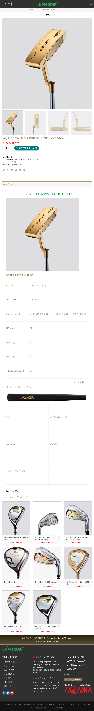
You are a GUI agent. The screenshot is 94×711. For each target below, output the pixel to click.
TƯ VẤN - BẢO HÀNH (76, 657)
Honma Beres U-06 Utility (13, 626)
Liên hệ (87, 704)
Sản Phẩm (40, 704)
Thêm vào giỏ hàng (26, 148)
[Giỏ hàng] (91, 4)
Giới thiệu (18, 704)
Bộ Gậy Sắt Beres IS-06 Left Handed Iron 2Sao (47, 538)
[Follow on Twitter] (8, 693)
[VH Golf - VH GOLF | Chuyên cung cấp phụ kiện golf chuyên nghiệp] (47, 4)
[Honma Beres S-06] (16, 563)
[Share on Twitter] (12, 170)
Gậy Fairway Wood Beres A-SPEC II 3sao (77, 583)
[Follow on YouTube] (12, 693)
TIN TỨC (8, 682)
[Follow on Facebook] (4, 693)
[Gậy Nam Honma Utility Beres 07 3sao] (16, 518)
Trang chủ (33, 9)
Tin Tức (80, 704)
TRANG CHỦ (9, 662)
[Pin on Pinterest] (20, 170)
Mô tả (9, 184)
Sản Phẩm (44, 9)
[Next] (88, 63)
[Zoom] (5, 106)
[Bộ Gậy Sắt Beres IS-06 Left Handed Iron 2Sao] (47, 518)
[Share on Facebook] (8, 170)
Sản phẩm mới (29, 704)
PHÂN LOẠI (55, 9)
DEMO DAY (71, 669)
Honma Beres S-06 (10, 582)
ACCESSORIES (51, 704)
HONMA (7, 678)
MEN (63, 9)
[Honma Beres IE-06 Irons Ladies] (47, 563)
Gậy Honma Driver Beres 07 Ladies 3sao (47, 628)
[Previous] (6, 63)
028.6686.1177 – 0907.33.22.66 (28, 159)
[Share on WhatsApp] (4, 170)
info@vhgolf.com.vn (17, 164)
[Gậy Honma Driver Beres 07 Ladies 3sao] (47, 607)
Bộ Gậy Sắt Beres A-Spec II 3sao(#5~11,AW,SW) (77, 538)
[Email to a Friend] (16, 170)
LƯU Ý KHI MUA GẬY (76, 661)
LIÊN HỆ (7, 686)
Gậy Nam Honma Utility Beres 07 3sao (16, 538)
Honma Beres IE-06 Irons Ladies (46, 582)
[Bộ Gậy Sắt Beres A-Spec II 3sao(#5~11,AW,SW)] (78, 518)
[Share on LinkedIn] (24, 170)
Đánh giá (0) (12, 491)
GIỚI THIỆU (9, 666)
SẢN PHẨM (9, 670)
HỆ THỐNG (9, 674)
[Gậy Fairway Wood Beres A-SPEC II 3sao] (78, 563)
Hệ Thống (71, 704)
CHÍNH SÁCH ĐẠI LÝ (76, 665)
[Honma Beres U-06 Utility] (16, 607)
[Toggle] (4, 184)
